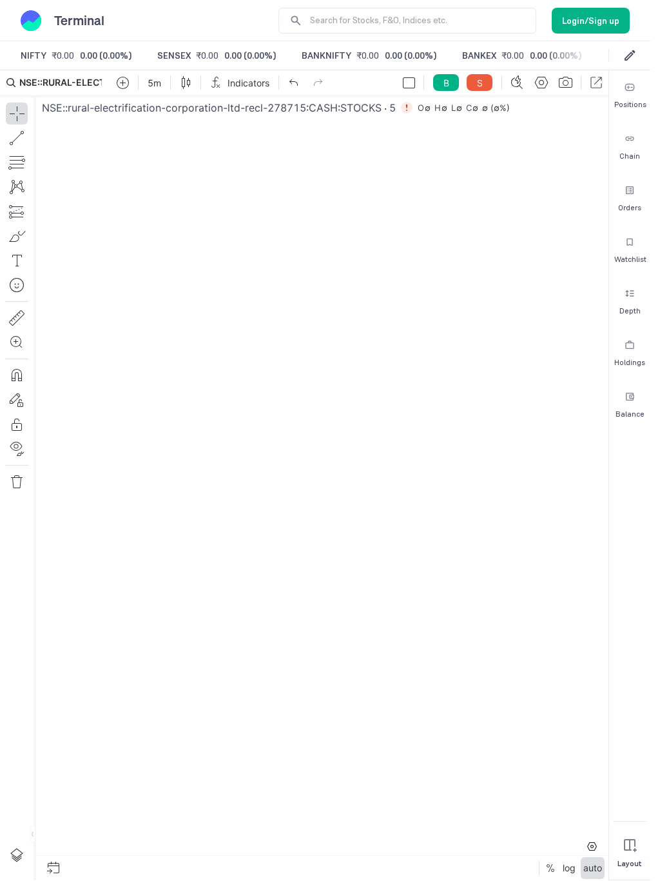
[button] (304, 475)
